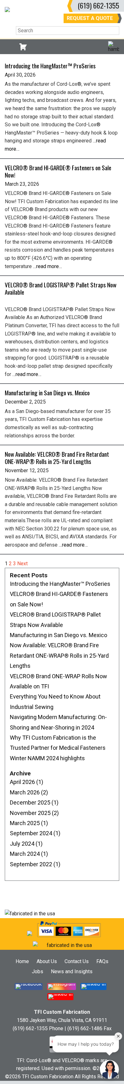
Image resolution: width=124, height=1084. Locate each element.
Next (22, 564)
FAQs (102, 961)
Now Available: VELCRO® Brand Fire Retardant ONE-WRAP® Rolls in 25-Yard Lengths (57, 457)
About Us (47, 961)
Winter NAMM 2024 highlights (47, 758)
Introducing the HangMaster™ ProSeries (50, 65)
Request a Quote (90, 18)
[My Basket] (23, 47)
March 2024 (29, 853)
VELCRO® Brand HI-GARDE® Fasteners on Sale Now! (58, 171)
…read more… (47, 266)
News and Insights (72, 971)
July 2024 (26, 843)
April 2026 (26, 782)
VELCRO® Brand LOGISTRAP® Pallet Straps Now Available (60, 288)
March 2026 (29, 792)
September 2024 (35, 833)
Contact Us (77, 961)
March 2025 (29, 823)
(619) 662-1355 (98, 5)
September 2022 (35, 864)
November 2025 (34, 813)
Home (22, 961)
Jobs (37, 971)
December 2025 (34, 802)
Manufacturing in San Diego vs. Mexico (47, 392)
